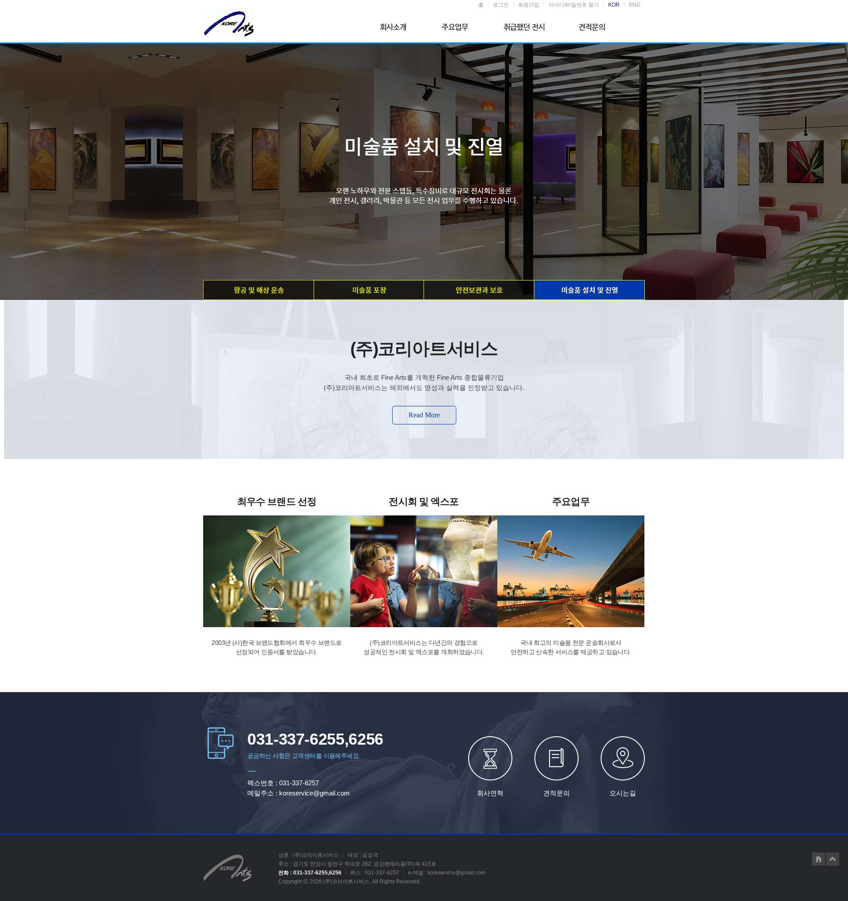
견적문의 (556, 793)
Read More (424, 415)
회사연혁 (490, 793)
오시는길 (623, 793)
